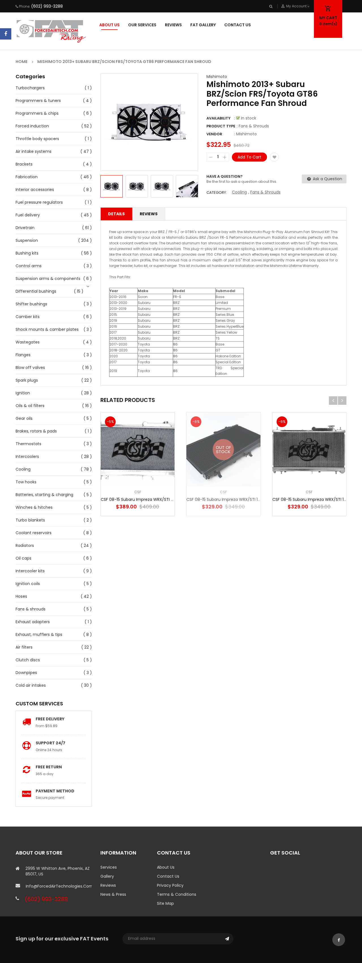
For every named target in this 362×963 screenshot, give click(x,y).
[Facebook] (5, 34)
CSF (137, 492)
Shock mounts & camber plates (47, 329)
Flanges (23, 355)
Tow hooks (26, 482)
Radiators (25, 545)
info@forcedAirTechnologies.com (59, 886)
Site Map (165, 903)
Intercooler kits (30, 571)
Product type (220, 126)
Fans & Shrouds (265, 192)
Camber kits (28, 316)
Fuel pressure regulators (39, 202)
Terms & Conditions (176, 894)
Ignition (23, 393)
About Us (165, 867)
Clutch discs (28, 660)
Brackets (24, 164)
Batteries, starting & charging (44, 494)
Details (116, 214)
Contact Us (168, 876)
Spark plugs (27, 380)
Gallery (107, 876)
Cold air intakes (31, 685)
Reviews (149, 214)
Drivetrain (25, 228)
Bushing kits (27, 253)
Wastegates (28, 342)
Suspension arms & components (48, 278)
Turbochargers (30, 88)
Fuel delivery (28, 215)
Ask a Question (327, 179)
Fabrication (27, 177)
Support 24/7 (50, 743)
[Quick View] (155, 467)
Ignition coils (28, 583)
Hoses (21, 596)
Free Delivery (50, 719)
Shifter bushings (31, 304)
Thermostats (28, 444)
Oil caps (23, 558)
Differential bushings (36, 291)
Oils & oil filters (30, 405)
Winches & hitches (34, 507)
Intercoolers (27, 456)
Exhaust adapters (33, 622)
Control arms (29, 266)
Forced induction (32, 126)
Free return (49, 767)
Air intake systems (33, 151)
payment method (55, 791)
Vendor (214, 134)
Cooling (23, 469)
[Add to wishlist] (274, 157)
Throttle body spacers (37, 139)
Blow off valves (30, 367)
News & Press (113, 894)
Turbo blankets (30, 520)
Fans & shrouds (31, 609)
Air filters (24, 647)
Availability (218, 118)
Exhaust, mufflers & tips (39, 634)
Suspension (27, 240)
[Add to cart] (138, 467)
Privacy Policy (170, 885)
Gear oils (24, 418)
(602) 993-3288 (47, 6)
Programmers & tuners (38, 100)
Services (108, 867)
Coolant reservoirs (33, 533)
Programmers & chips (37, 113)
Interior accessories (35, 189)
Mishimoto (216, 76)
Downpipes (26, 672)
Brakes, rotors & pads (36, 431)
